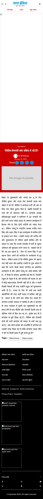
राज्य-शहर (10, 10)
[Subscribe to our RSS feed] (40, 486)
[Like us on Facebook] (2, 482)
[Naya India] (20, 6)
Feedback (18, 394)
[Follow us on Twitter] (2, 486)
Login (40, 3)
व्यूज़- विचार (33, 10)
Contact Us (14, 389)
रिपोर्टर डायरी (26, 370)
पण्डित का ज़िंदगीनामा (8, 365)
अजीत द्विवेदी (6, 370)
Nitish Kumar (14, 338)
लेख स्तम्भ (5, 360)
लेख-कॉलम (25, 360)
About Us (5, 389)
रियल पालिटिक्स (21, 146)
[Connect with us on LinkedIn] (21, 486)
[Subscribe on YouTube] (40, 482)
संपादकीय (25, 365)
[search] (5, 4)
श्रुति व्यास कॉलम (28, 355)
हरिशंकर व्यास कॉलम (8, 355)
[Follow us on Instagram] (21, 482)
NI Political (23, 156)
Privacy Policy (7, 394)
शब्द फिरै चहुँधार (27, 380)
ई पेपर (21, 10)
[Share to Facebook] (17, 163)
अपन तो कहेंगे (6, 380)
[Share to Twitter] (22, 163)
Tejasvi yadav (27, 338)
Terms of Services (27, 389)
